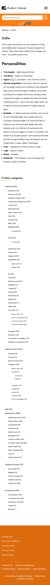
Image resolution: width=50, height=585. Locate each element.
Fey (9, 274)
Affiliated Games (12, 464)
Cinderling (15, 231)
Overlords (15, 396)
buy (13, 79)
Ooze (10, 238)
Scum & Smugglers (18, 399)
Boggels (14, 267)
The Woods (12, 483)
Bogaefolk (12, 260)
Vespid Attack (13, 457)
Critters (11, 205)
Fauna (14, 392)
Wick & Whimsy (14, 421)
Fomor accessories (18, 318)
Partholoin (12, 303)
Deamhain (12, 296)
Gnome (11, 252)
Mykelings (12, 227)
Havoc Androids (14, 450)
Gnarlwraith (12, 425)
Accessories (10, 490)
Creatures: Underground (17, 202)
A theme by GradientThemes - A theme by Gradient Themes (25, 577)
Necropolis (12, 469)
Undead (11, 292)
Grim (10, 216)
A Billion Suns (13, 480)
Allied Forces (16, 369)
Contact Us (7, 536)
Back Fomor (12, 432)
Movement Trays (14, 502)
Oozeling (15, 242)
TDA (9, 454)
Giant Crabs (13, 447)
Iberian (10, 299)
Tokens (11, 506)
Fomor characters (18, 321)
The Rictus (15, 385)
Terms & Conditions (11, 541)
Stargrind (11, 364)
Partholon (12, 428)
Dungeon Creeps (14, 198)
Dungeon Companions (16, 342)
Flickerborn (12, 191)
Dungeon (11, 331)
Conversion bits (14, 498)
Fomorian (11, 310)
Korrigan (11, 220)
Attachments (13, 495)
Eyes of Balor (13, 212)
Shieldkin (11, 285)
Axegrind (11, 256)
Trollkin (11, 289)
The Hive (14, 372)
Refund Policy (8, 555)
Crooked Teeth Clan (15, 443)
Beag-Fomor (16, 314)
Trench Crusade (14, 476)
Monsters (11, 335)
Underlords (12, 249)
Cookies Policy (8, 545)
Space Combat (14, 361)
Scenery (11, 357)
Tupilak (14, 389)
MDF (6, 409)
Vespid (17, 379)
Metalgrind (12, 436)
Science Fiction (11, 349)
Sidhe (10, 307)
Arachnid (17, 376)
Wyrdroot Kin (13, 194)
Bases (10, 509)
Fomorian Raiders (17, 324)
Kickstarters (10, 413)
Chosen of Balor (14, 439)
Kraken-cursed (14, 281)
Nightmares (15, 264)
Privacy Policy (8, 550)
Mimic (10, 223)
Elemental (12, 209)
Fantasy (8, 186)
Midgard (11, 472)
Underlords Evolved (15, 418)
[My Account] (19, 23)
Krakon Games (17, 8)
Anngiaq (11, 354)
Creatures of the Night (16, 338)
